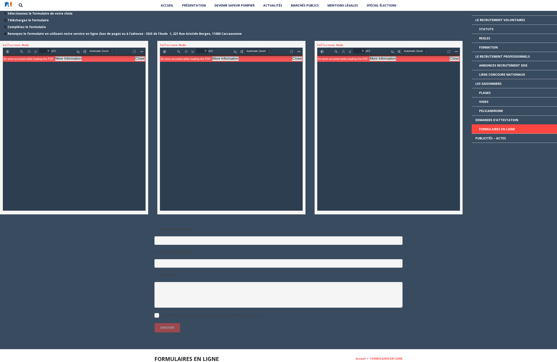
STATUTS (486, 29)
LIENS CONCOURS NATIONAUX (502, 74)
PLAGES (485, 93)
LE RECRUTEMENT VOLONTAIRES (500, 20)
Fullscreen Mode (16, 45)
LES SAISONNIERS (488, 84)
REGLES (484, 38)
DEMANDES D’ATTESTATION (496, 120)
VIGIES (483, 102)
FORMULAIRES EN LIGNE (497, 129)
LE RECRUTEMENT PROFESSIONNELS (502, 56)
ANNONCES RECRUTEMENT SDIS (503, 65)
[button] (21, 5)
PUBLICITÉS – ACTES (490, 138)
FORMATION (488, 47)
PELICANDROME (491, 111)
